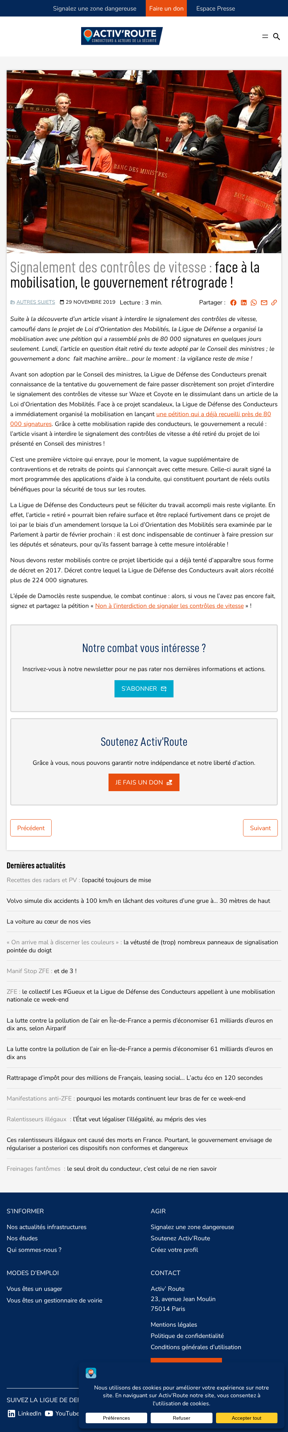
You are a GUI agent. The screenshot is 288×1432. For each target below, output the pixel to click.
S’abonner (139, 688)
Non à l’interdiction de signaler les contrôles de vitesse (169, 606)
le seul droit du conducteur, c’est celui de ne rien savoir (112, 1169)
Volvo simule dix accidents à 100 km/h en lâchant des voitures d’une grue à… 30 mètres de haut (138, 901)
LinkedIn (29, 1413)
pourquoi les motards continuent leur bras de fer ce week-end (126, 1099)
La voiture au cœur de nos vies (49, 922)
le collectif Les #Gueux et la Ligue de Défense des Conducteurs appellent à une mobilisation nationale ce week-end (141, 996)
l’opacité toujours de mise (79, 880)
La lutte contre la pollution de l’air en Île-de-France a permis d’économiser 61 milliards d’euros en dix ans (140, 1053)
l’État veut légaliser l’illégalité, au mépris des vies (106, 1119)
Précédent (31, 828)
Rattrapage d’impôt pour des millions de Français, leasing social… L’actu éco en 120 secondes (135, 1078)
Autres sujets (36, 302)
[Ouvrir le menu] (265, 36)
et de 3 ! (42, 971)
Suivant (260, 828)
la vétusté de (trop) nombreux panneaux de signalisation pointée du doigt (142, 946)
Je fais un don (139, 782)
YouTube (67, 1413)
